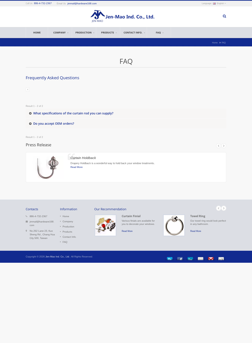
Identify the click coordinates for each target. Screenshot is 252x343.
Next (223, 145)
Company (59, 32)
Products (108, 32)
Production (83, 32)
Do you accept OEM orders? (53, 123)
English (220, 3)
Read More (76, 167)
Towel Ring (197, 216)
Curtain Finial (131, 216)
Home (37, 32)
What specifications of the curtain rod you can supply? (73, 113)
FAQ (158, 32)
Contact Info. (133, 32)
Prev (218, 145)
